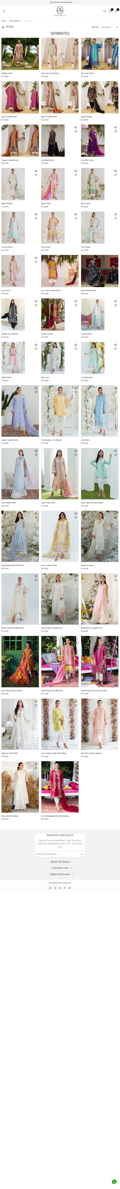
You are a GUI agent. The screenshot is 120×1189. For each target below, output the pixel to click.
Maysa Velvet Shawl (88, 290)
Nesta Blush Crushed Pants (91, 628)
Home (3, 21)
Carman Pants (7, 247)
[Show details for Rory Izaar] (53, 358)
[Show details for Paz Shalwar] (92, 227)
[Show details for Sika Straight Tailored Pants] (60, 599)
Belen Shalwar (7, 203)
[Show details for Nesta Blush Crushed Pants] (99, 599)
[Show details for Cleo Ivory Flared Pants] (53, 54)
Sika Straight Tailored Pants (52, 628)
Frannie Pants (86, 334)
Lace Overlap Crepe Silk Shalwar (53, 753)
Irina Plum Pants (87, 160)
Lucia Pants (5, 290)
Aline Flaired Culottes (9, 816)
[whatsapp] (114, 1181)
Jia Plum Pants (47, 334)
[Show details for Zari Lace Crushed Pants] (53, 271)
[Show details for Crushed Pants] (92, 358)
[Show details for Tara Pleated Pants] (20, 473)
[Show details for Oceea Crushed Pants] (13, 141)
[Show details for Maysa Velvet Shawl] (92, 271)
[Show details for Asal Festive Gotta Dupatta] (20, 661)
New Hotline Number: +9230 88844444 (61, 2)
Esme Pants (45, 247)
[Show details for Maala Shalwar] (92, 97)
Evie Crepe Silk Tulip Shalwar (92, 503)
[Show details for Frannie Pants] (92, 314)
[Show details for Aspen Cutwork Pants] (20, 411)
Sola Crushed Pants (9, 117)
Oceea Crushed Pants (9, 160)
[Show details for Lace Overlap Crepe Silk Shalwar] (60, 724)
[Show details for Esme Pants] (53, 227)
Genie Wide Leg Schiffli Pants (12, 565)
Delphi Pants (6, 377)
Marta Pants (85, 203)
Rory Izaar (45, 377)
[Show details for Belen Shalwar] (13, 184)
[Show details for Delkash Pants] (13, 54)
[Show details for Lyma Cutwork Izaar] (60, 536)
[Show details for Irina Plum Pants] (92, 141)
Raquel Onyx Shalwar (9, 334)
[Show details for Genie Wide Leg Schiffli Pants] (20, 536)
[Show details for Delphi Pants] (13, 358)
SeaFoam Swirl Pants (9, 753)
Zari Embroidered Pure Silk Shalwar (55, 816)
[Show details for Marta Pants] (92, 184)
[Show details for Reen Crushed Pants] (53, 97)
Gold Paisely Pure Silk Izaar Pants (94, 691)
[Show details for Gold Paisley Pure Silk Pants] (60, 661)
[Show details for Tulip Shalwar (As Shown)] (60, 411)
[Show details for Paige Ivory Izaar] (99, 536)
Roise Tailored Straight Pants (12, 628)
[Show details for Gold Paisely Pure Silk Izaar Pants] (99, 661)
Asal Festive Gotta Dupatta (11, 691)
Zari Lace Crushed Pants (50, 290)
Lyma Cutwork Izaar (49, 565)
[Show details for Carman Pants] (13, 227)
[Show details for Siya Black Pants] (53, 141)
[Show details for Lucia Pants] (13, 271)
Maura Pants (46, 203)
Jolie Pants (85, 440)
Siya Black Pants (47, 160)
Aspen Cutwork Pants (9, 440)
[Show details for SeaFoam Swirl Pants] (20, 724)
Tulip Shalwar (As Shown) (51, 440)
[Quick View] (36, 40)
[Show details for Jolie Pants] (99, 411)
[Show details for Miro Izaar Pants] (92, 54)
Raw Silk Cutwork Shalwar (91, 753)
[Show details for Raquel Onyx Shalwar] (13, 314)
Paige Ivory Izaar (87, 565)
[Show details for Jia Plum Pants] (53, 314)
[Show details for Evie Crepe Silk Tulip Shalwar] (99, 473)
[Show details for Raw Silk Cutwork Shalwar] (99, 724)
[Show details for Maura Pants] (53, 184)
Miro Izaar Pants (87, 73)
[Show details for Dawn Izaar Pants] (60, 473)
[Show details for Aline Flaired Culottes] (20, 787)
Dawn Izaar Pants (48, 503)
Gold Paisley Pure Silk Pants (52, 691)
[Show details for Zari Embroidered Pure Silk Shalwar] (60, 787)
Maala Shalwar (86, 117)
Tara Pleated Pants (8, 503)
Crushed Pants (87, 377)
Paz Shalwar (86, 247)
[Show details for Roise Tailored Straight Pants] (20, 599)
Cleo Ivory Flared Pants (50, 73)
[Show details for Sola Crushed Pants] (13, 97)
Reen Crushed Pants (49, 117)
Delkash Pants (7, 73)
